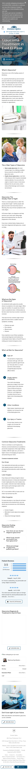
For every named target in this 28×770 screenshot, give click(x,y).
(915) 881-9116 (15, 742)
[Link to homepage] (14, 28)
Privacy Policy (20, 758)
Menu (2, 29)
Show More (11, 596)
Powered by (11, 750)
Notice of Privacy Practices (9, 758)
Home (6, 754)
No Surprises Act (21, 756)
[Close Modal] (25, 2)
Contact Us (12, 754)
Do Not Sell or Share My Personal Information (14, 762)
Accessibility (19, 754)
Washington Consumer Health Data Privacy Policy (13, 760)
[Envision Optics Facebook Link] (14, 730)
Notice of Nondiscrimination (8, 756)
